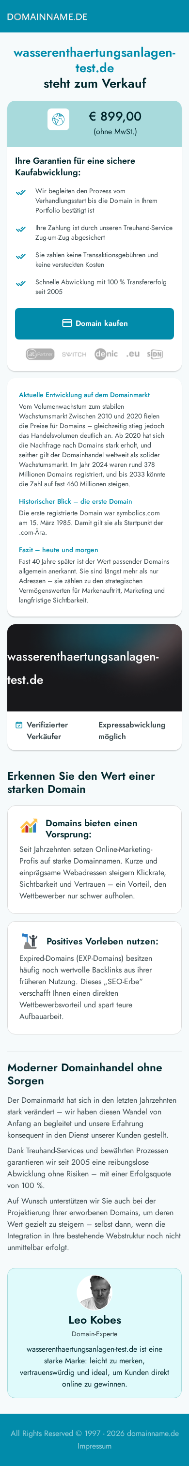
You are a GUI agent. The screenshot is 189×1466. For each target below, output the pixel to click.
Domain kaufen (102, 323)
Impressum (94, 1445)
